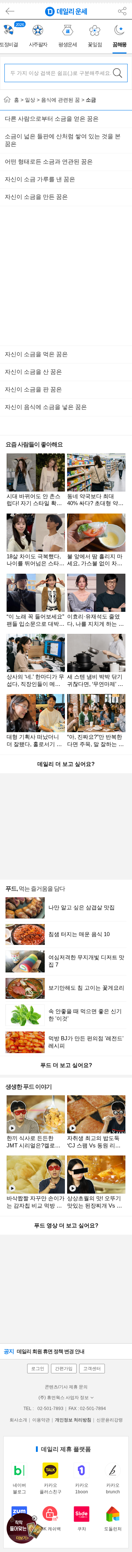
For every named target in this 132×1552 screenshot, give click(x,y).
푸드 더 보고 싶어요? (66, 1065)
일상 (30, 100)
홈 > (17, 100)
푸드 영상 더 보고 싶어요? (66, 1225)
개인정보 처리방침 (73, 1420)
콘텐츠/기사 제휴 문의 (66, 1387)
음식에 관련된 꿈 (60, 100)
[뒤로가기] (9, 11)
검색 (117, 73)
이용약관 (41, 1420)
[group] (38, 36)
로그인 (37, 1368)
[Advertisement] (66, 276)
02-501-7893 (50, 1408)
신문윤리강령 (109, 1420)
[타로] (23, 1526)
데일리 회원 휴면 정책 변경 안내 (44, 1351)
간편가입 (64, 1368)
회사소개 (18, 1420)
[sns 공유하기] (122, 11)
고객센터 (92, 1368)
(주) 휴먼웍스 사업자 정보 (63, 1397)
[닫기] (34, 1518)
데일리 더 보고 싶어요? (66, 764)
